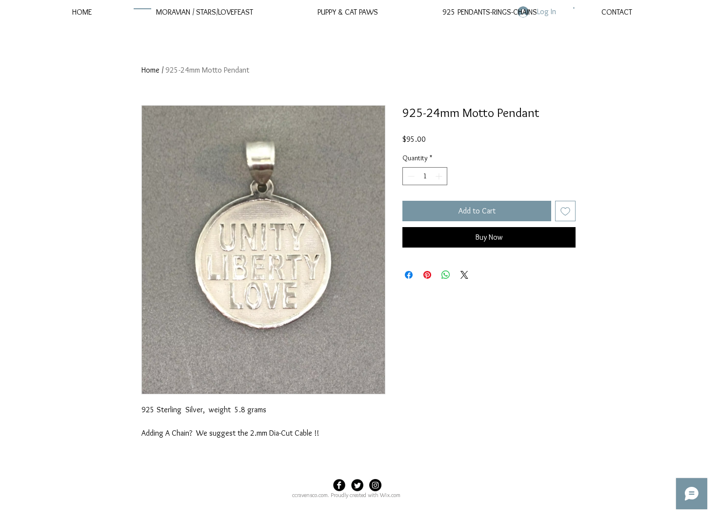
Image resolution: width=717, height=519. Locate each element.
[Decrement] (410, 176)
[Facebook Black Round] (339, 485)
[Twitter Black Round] (357, 485)
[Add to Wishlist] (565, 211)
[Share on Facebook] (409, 275)
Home (150, 70)
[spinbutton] (425, 176)
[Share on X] (464, 275)
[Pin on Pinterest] (427, 275)
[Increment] (440, 176)
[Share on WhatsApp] (446, 275)
